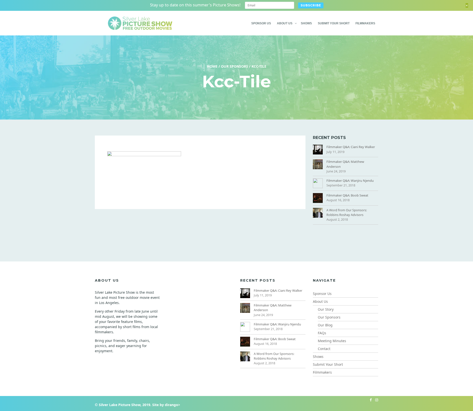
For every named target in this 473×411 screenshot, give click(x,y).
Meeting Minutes (332, 340)
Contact (324, 348)
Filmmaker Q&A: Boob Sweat (347, 195)
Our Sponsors (234, 66)
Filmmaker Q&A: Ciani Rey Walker (350, 147)
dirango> (172, 404)
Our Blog (325, 325)
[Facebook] (369, 400)
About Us (284, 23)
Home (212, 66)
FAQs (322, 333)
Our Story (326, 309)
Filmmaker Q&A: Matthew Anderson (345, 163)
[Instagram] (375, 400)
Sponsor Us (261, 23)
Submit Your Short (334, 23)
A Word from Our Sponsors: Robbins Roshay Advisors (346, 212)
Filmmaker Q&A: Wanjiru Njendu (350, 180)
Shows (306, 23)
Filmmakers (365, 23)
